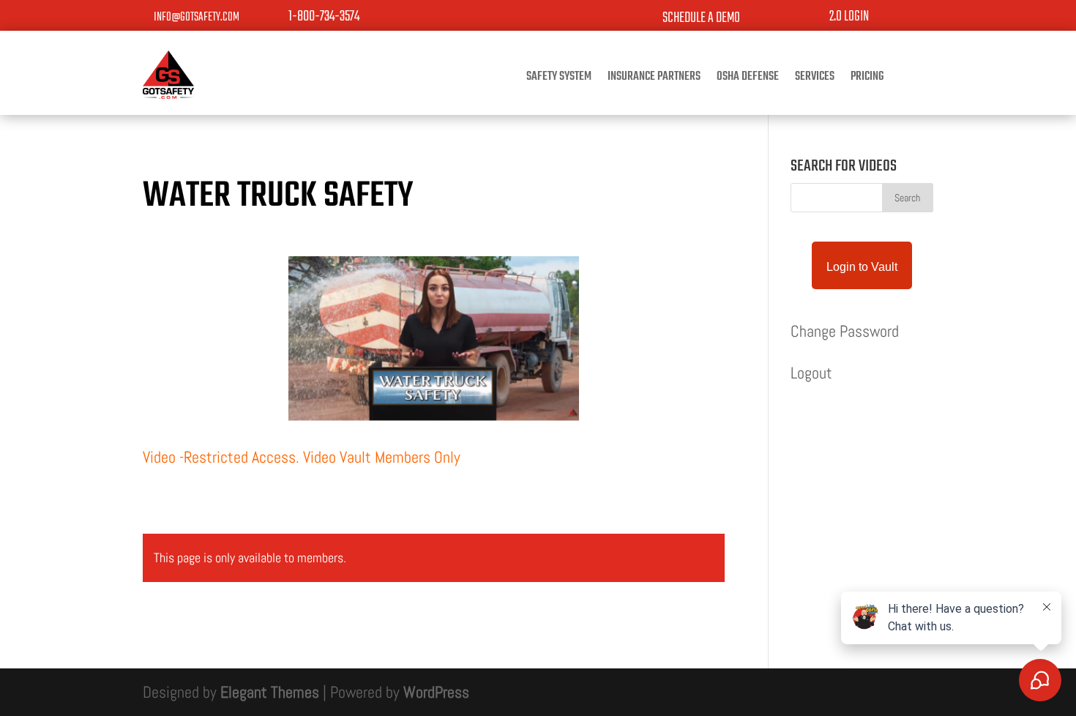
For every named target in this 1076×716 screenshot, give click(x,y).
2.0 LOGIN (849, 16)
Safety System (558, 79)
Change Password (845, 331)
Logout (811, 372)
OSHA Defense (748, 79)
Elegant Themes (269, 692)
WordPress (436, 692)
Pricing (867, 79)
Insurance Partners (654, 79)
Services (814, 79)
